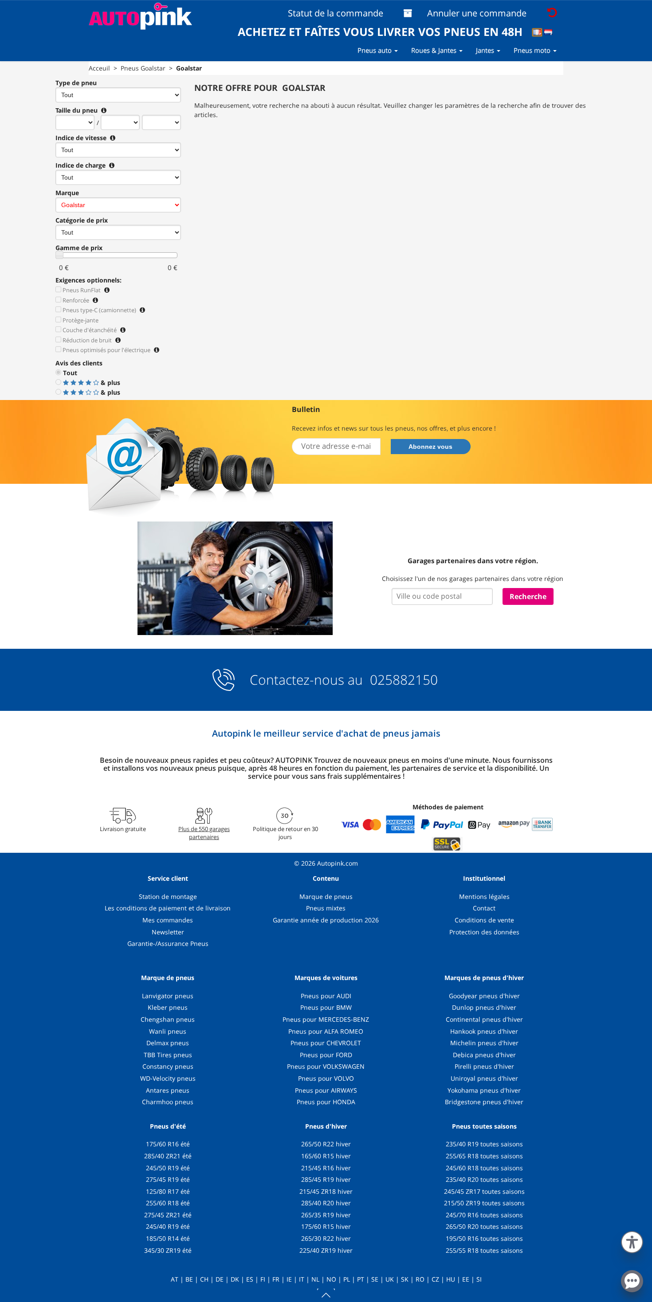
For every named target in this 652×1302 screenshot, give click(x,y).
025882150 (402, 680)
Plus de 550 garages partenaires (204, 833)
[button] (632, 1240)
